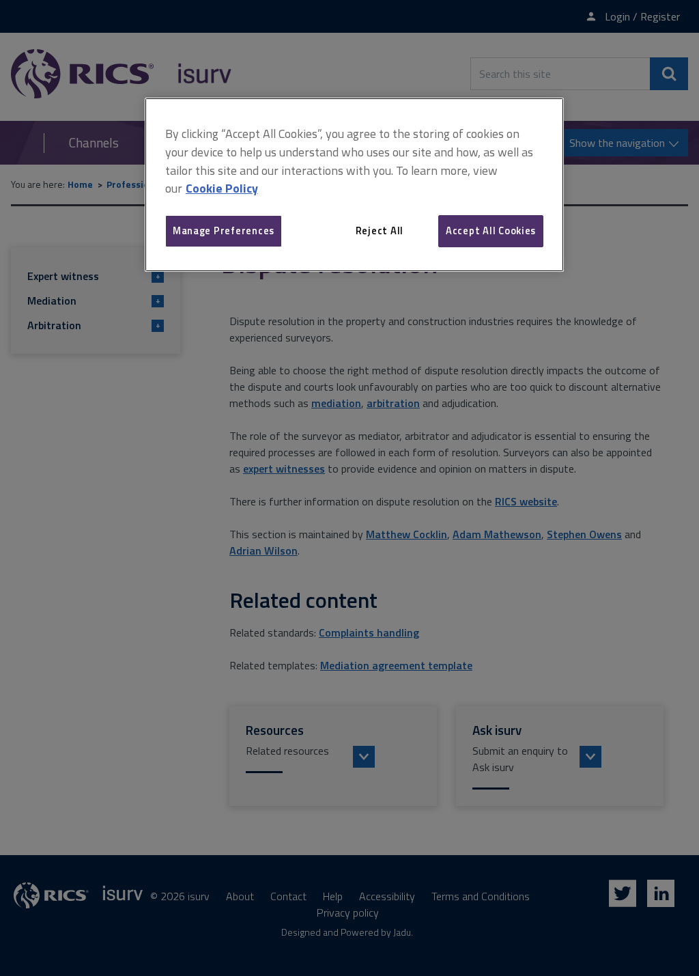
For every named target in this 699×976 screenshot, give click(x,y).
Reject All (379, 230)
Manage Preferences (223, 230)
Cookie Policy (222, 188)
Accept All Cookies (491, 230)
